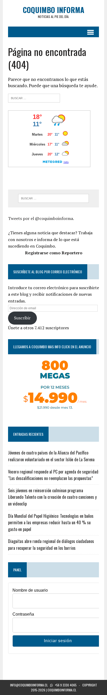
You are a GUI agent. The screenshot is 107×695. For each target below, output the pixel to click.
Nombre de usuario (30, 590)
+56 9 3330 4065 (66, 685)
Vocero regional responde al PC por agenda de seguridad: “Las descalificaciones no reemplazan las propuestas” (53, 475)
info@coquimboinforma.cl (29, 685)
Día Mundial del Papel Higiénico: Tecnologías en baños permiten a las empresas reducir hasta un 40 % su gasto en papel (50, 522)
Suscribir (22, 318)
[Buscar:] (34, 97)
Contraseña (23, 614)
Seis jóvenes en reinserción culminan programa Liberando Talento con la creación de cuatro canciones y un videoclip (52, 497)
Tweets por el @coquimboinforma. (41, 218)
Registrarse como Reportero (53, 253)
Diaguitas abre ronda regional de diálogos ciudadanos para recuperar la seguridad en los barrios (51, 544)
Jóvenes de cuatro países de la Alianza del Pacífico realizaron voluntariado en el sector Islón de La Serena (51, 456)
